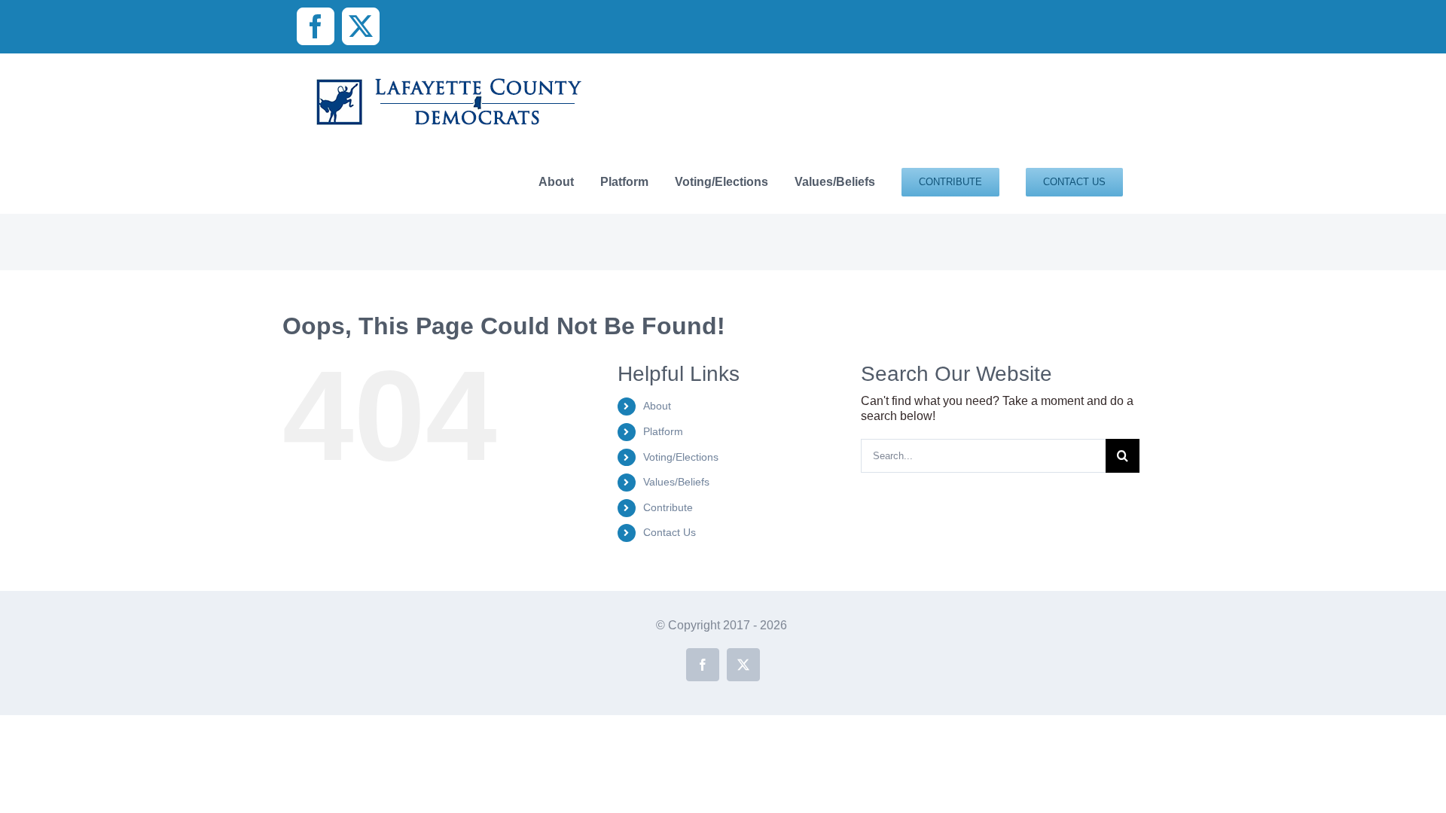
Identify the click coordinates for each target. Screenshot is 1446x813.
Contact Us (669, 532)
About (657, 406)
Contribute (668, 507)
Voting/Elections (680, 457)
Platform (663, 431)
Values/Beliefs (676, 482)
